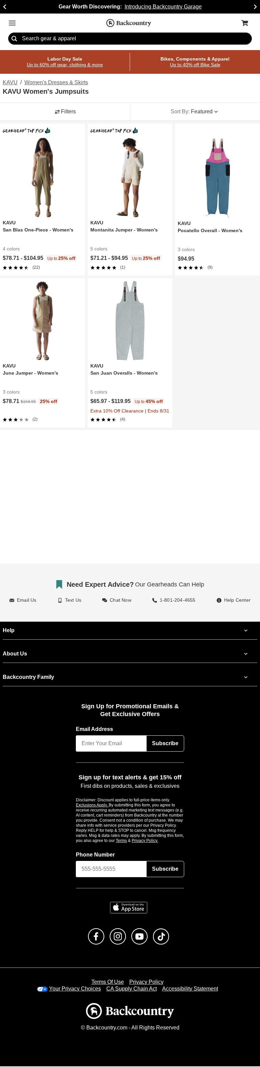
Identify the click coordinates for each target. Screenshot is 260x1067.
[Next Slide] (255, 7)
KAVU (9, 83)
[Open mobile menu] (12, 23)
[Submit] (14, 39)
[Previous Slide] (4, 7)
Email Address (95, 730)
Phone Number (95, 855)
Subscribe (165, 744)
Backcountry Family (28, 678)
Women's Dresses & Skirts (55, 83)
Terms (130, 841)
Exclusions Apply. (92, 805)
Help (9, 631)
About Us (14, 654)
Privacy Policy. (154, 841)
